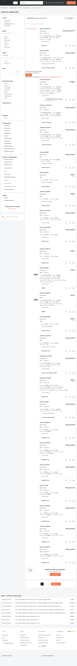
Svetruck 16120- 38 (45, 28)
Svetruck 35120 (44, 152)
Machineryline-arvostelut (26, 642)
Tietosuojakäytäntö (24, 637)
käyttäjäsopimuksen (57, 76)
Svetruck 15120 (44, 50)
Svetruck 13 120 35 (45, 210)
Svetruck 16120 (44, 172)
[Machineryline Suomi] (6, 2)
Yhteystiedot (5, 640)
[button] (70, 45)
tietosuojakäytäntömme (45, 76)
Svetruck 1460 (44, 485)
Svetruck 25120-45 (45, 79)
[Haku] (21, 3)
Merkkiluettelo (23, 645)
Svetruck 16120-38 (45, 442)
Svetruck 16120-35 (45, 422)
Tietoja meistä (5, 635)
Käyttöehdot (23, 635)
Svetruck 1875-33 (45, 464)
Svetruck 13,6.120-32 (46, 105)
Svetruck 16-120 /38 (45, 227)
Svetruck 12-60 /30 (45, 249)
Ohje (3, 637)
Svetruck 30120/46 (45, 191)
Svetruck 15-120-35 (45, 335)
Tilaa (29, 75)
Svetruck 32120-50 (45, 547)
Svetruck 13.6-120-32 (46, 356)
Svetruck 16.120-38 (45, 127)
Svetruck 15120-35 (45, 293)
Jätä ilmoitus (55, 574)
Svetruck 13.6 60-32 (45, 378)
